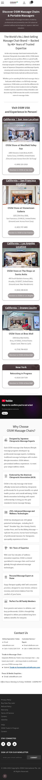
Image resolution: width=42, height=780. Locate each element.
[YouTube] (15, 744)
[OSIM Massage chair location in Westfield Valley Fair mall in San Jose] (21, 132)
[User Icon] (24, 3)
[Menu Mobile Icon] (2, 2)
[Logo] (14, 2)
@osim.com (17, 677)
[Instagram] (9, 744)
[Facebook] (3, 744)
